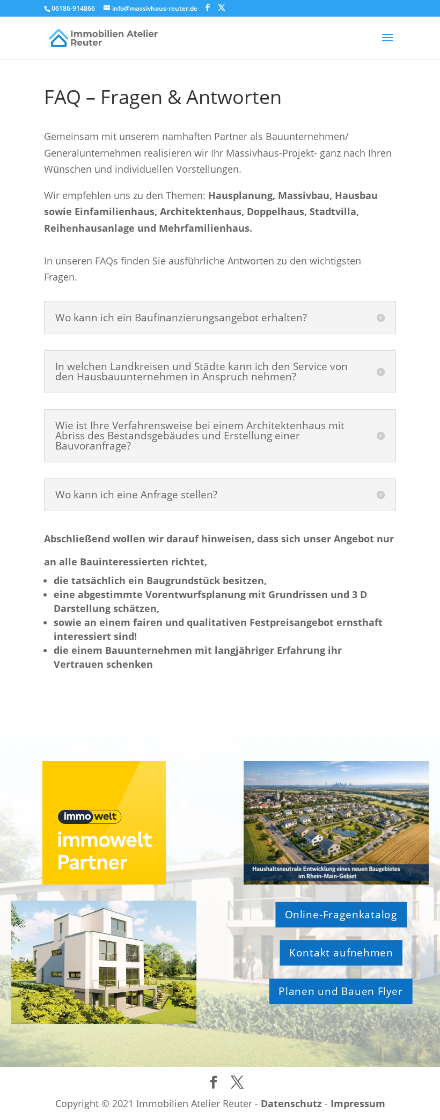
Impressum (358, 1103)
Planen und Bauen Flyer (341, 991)
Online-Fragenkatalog (341, 915)
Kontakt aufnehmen (341, 953)
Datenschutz (291, 1103)
